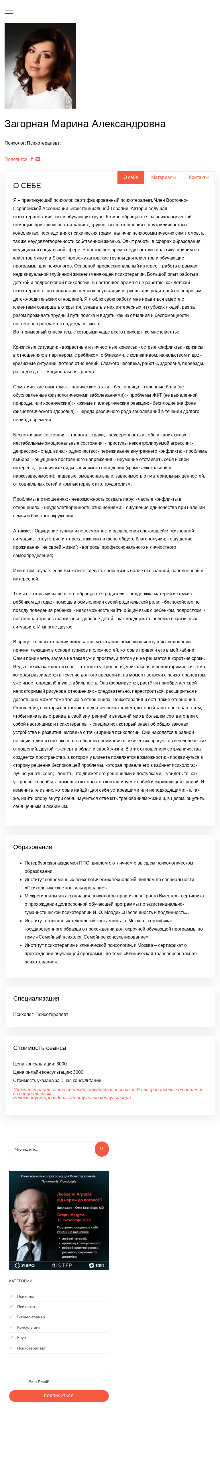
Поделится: (17, 159)
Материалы (163, 177)
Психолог (25, 1296)
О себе (130, 177)
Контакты (199, 177)
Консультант (28, 1327)
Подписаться (59, 1396)
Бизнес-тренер (30, 1317)
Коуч (21, 1337)
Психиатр (25, 1306)
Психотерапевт (31, 1348)
